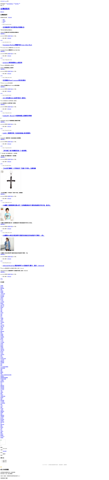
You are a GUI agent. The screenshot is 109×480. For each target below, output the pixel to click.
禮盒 (1, 311)
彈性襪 (1, 397)
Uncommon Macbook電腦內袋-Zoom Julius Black (17, 45)
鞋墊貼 (1, 303)
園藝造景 (2, 361)
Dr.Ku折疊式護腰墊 (4, 366)
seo (1, 423)
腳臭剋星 (2, 288)
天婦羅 (1, 318)
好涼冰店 (2, 295)
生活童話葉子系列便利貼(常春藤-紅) (14, 27)
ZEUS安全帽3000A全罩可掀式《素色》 (14, 98)
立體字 (1, 392)
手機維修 (2, 416)
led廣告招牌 (2, 396)
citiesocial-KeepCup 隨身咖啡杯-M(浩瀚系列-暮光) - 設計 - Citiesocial (23, 265)
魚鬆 (1, 308)
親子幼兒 (9, 38)
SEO (1, 382)
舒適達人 (2, 420)
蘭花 (1, 365)
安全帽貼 (2, 296)
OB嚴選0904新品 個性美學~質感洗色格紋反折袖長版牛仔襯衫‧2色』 (24, 235)
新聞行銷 (2, 424)
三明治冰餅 (2, 293)
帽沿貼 (1, 329)
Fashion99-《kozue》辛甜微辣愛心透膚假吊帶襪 (17, 115)
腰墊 (1, 370)
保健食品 (2, 349)
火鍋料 (1, 319)
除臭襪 (1, 291)
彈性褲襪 (2, 400)
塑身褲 (1, 435)
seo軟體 (1, 380)
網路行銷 (2, 422)
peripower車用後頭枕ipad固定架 (12, 62)
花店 (1, 384)
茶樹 (1, 428)
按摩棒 (1, 412)
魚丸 (1, 316)
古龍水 (1, 431)
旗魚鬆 (1, 307)
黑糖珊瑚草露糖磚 (4, 377)
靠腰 (1, 369)
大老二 (1, 405)
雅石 (1, 364)
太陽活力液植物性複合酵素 (5, 374)
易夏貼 (1, 297)
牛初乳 (1, 353)
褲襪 (1, 399)
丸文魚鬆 (2, 401)
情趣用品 (2, 411)
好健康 (1, 347)
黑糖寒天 (2, 376)
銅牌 (1, 393)
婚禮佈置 (2, 386)
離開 (6, 478)
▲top (1, 40)
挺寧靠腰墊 (2, 368)
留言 (12, 53)
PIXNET (46, 464)
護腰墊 (1, 372)
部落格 (4, 21)
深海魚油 (2, 354)
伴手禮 (1, 312)
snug (1, 330)
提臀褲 (1, 437)
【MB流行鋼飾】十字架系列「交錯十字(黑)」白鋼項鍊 (19, 168)
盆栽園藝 (2, 362)
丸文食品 (2, 304)
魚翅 (1, 323)
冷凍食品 (2, 322)
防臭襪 (1, 292)
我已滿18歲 (3, 478)
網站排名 (2, 381)
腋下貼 (1, 299)
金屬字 (1, 394)
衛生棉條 (2, 419)
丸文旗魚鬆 (2, 403)
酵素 (1, 355)
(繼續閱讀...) (2, 33)
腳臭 (1, 289)
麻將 (1, 404)
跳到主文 (2, 11)
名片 (4, 22)
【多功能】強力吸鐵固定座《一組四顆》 (15, 150)
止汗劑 (1, 300)
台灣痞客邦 (5, 9)
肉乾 (1, 315)
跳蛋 (1, 413)
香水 (1, 429)
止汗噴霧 (2, 301)
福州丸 (1, 320)
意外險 (1, 357)
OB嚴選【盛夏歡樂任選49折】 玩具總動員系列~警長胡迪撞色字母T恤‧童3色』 (27, 205)
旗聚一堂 (2, 326)
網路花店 (2, 385)
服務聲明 (65, 464)
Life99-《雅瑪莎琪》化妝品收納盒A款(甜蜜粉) (17, 133)
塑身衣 (1, 433)
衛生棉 (1, 418)
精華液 (1, 427)
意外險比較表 (3, 358)
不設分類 (10, 17)
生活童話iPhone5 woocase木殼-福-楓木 (14, 80)
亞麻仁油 (2, 350)
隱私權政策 (61, 464)
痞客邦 (9, 53)
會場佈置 (2, 388)
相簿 (4, 19)
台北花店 (2, 389)
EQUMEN (2, 436)
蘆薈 (1, 425)
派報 (1, 390)
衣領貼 (1, 285)
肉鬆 (1, 310)
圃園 (1, 432)
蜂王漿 (1, 351)
